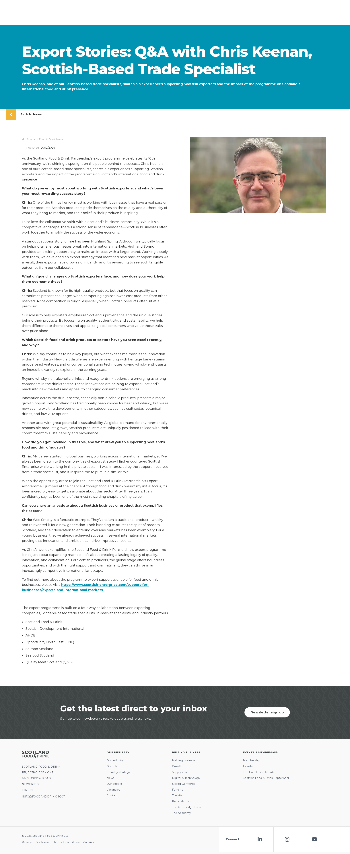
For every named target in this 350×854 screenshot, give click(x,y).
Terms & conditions (67, 842)
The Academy (181, 813)
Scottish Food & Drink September (266, 778)
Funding (177, 789)
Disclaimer (43, 842)
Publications (180, 801)
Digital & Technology (186, 778)
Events (247, 766)
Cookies (88, 842)
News (110, 778)
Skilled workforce (183, 783)
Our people (114, 783)
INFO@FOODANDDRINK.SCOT (43, 796)
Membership (251, 760)
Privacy (27, 842)
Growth (177, 766)
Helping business (183, 760)
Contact (112, 795)
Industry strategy (118, 772)
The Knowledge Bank (186, 807)
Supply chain (180, 772)
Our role (112, 766)
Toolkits (177, 795)
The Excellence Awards (258, 772)
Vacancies (113, 789)
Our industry (115, 760)
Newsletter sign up (267, 712)
